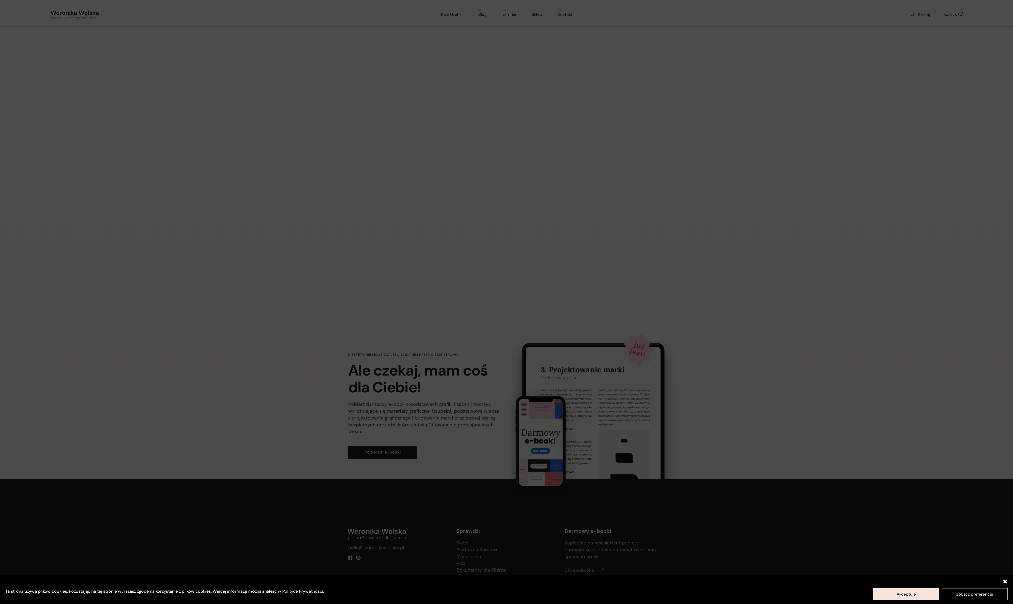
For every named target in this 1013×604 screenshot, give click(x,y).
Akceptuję (906, 594)
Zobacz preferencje (974, 594)
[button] (1005, 581)
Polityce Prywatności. (303, 591)
